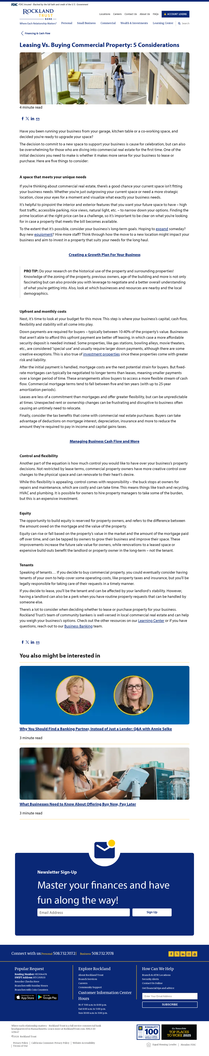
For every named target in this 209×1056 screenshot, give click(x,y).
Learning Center (163, 23)
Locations (104, 14)
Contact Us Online (152, 983)
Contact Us (131, 14)
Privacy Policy (20, 1043)
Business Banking (78, 626)
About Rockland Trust (90, 975)
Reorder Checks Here (27, 981)
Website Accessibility (84, 1043)
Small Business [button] (86, 23)
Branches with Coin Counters (31, 989)
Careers (117, 14)
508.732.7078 (103, 953)
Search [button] (185, 23)
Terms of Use (20, 1046)
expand (162, 228)
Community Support (90, 987)
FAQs (156, 14)
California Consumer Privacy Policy (50, 1043)
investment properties (101, 354)
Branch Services (87, 979)
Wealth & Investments (134, 23)
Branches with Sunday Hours (31, 985)
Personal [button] (66, 23)
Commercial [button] (108, 23)
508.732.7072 (64, 953)
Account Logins (177, 14)
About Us (145, 14)
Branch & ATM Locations (156, 975)
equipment (43, 234)
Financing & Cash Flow (37, 33)
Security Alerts (150, 979)
